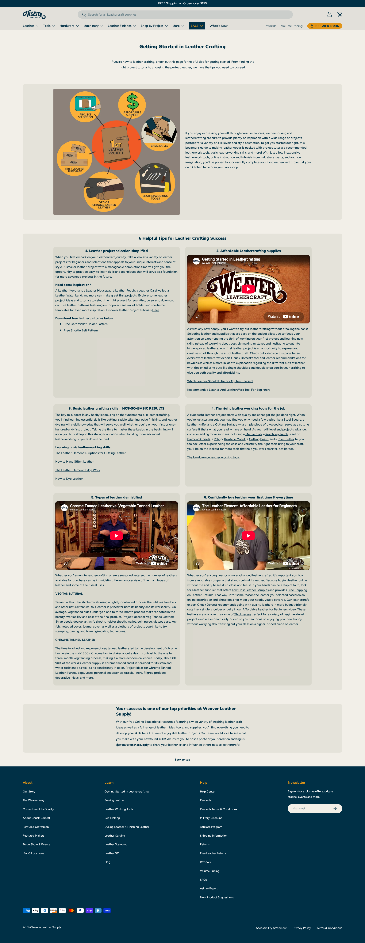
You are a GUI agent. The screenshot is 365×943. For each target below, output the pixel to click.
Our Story (29, 791)
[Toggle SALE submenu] (201, 26)
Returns (205, 844)
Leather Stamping (116, 844)
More (176, 26)
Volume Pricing (292, 26)
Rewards (269, 26)
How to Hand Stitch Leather (74, 461)
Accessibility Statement (271, 928)
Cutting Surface (226, 424)
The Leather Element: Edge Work (77, 470)
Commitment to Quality (38, 809)
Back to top (182, 759)
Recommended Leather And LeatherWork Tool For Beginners (228, 389)
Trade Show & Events (36, 844)
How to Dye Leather (69, 478)
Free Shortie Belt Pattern (81, 330)
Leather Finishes (120, 26)
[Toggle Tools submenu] (53, 26)
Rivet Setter (286, 439)
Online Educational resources (155, 721)
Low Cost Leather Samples (250, 590)
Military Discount (211, 818)
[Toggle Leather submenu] (37, 26)
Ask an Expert (209, 888)
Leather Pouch (125, 290)
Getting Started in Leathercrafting (127, 791)
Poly (217, 439)
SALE (194, 26)
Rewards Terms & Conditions (218, 809)
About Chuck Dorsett (36, 818)
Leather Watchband (68, 295)
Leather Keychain (70, 290)
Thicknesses (242, 614)
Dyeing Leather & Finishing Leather (127, 827)
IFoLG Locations (33, 853)
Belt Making (112, 818)
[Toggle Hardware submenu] (77, 26)
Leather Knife (196, 424)
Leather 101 (112, 853)
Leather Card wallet (152, 290)
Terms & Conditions (329, 928)
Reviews (205, 862)
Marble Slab (253, 434)
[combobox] (185, 14)
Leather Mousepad (98, 290)
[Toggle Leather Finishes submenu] (134, 26)
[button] (340, 14)
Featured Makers (33, 835)
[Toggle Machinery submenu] (101, 26)
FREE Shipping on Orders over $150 (182, 3)
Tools (47, 26)
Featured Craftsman (36, 827)
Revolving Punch (276, 434)
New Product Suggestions (217, 897)
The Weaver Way (33, 800)
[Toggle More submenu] (182, 26)
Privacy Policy (302, 928)
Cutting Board (258, 439)
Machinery (91, 26)
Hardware (67, 26)
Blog (107, 862)
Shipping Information (213, 835)
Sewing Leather (115, 800)
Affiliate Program (211, 827)
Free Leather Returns (213, 853)
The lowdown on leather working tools (213, 457)
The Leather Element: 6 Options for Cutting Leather (90, 453)
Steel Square (292, 419)
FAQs (203, 879)
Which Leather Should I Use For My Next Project (220, 381)
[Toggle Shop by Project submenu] (166, 26)
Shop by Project (152, 26)
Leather (28, 26)
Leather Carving (115, 835)
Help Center (207, 791)
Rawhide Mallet (234, 439)
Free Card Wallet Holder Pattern (86, 324)
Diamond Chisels (198, 439)
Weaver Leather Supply (46, 927)
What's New (218, 26)
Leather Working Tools (119, 809)
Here (155, 310)
